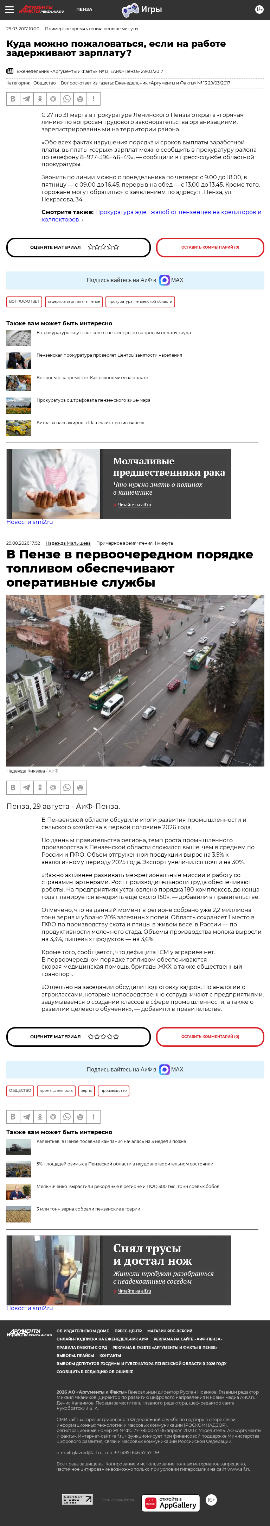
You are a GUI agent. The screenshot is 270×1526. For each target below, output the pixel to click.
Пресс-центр (128, 1331)
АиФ (53, 771)
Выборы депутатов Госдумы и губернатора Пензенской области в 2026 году (141, 1364)
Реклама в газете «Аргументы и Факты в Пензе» (165, 1347)
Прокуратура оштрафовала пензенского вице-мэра (93, 400)
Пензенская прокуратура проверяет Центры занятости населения (109, 355)
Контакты (110, 1355)
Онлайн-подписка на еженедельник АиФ (102, 1339)
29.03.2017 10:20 (22, 28)
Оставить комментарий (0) (210, 247)
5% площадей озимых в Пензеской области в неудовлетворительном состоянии (125, 1164)
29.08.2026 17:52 (23, 543)
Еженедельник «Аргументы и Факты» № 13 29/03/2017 (172, 83)
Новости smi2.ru (29, 522)
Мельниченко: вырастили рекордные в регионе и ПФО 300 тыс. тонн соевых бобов (128, 1186)
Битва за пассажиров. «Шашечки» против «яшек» (90, 422)
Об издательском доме (83, 1331)
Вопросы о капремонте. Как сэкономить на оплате (92, 377)
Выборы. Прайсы (75, 1355)
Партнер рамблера (117, 1500)
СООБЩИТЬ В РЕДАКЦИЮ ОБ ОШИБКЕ (95, 1372)
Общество (44, 83)
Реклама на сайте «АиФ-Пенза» (188, 1339)
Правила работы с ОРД (82, 1347)
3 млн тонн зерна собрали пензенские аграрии (88, 1209)
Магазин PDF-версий (169, 1331)
